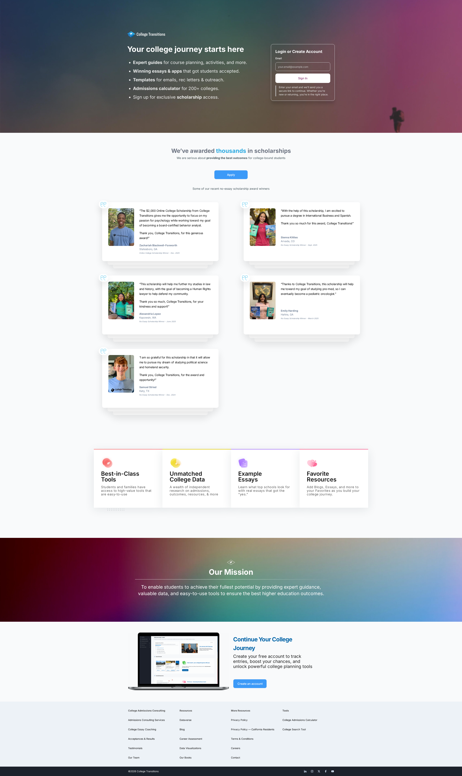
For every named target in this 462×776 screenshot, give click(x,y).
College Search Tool (294, 729)
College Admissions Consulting (146, 710)
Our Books (185, 757)
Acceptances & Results (141, 738)
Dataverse (185, 720)
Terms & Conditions (242, 738)
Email (278, 58)
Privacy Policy (239, 720)
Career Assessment (191, 738)
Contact (235, 757)
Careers (235, 748)
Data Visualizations (190, 748)
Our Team (134, 757)
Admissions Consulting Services (146, 720)
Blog (182, 729)
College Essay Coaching (142, 729)
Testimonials (135, 748)
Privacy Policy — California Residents (252, 729)
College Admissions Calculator (299, 720)
